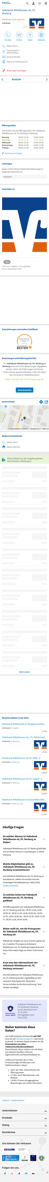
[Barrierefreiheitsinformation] (40, 3)
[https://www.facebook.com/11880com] (5, 1174)
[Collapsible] (44, 839)
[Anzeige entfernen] (47, 1172)
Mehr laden (24, 671)
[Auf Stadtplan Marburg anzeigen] (46, 402)
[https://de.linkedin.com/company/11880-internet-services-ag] (26, 1174)
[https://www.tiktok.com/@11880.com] (19, 1174)
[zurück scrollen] (2, 79)
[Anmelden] (33, 3)
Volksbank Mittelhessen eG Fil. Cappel (20, 778)
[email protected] (10, 885)
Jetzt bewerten (24, 390)
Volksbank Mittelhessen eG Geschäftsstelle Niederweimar (24, 799)
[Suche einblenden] (27, 3)
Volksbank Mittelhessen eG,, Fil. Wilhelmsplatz (24, 737)
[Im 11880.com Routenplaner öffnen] (41, 401)
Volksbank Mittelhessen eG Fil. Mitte (20, 758)
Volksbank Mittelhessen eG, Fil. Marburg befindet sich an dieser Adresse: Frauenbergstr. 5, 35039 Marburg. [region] (24, 851)
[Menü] (46, 3)
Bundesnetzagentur (25, 1038)
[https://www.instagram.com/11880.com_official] (12, 1174)
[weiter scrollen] (46, 79)
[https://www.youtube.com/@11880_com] (33, 1174)
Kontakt (16, 79)
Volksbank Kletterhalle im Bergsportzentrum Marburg (24, 723)
